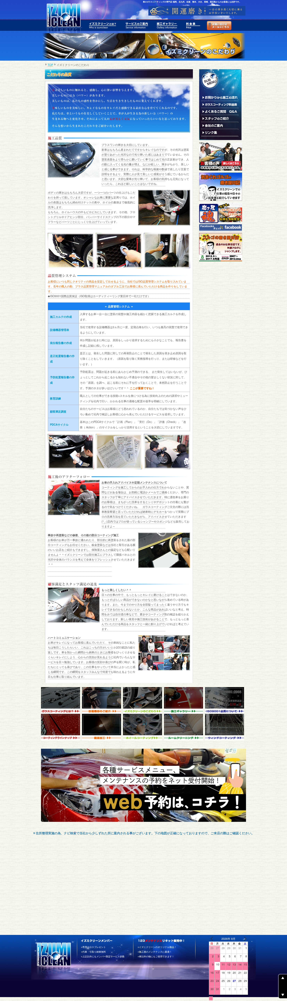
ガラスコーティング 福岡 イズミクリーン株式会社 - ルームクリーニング (184, 727)
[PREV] (212, 939)
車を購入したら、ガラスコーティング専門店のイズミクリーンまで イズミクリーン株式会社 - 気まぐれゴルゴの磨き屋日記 (220, 187)
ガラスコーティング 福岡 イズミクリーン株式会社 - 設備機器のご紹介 (102, 700)
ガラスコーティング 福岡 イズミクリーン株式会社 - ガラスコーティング (61, 700)
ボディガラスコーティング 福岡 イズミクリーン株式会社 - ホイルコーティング (143, 727)
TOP (50, 65)
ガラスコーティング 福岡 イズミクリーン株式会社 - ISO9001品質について (225, 700)
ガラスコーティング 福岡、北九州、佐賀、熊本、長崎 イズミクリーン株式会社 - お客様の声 (220, 156)
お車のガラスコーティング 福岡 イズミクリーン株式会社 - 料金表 (193, 25)
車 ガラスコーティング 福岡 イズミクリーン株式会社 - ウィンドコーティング (225, 727)
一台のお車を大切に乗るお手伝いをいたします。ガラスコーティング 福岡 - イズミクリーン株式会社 (63, 16)
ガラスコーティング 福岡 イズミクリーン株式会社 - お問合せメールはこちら (217, 25)
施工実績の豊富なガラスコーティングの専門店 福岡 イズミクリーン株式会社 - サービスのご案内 (137, 25)
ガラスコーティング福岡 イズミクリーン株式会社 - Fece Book (220, 217)
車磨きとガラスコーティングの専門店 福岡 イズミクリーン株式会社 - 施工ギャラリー (167, 25)
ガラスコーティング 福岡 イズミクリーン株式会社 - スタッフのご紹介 (219, 118)
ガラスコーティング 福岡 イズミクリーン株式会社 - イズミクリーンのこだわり (143, 700)
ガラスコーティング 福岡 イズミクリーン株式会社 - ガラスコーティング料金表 (219, 104)
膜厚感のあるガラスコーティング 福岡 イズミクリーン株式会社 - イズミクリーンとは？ (103, 25)
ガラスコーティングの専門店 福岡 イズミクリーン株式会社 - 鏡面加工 (102, 727)
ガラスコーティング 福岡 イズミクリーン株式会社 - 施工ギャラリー (184, 700)
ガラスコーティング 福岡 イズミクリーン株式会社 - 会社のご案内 (219, 125)
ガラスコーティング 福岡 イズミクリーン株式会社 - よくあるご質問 (219, 111)
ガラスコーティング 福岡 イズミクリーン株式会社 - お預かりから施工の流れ (219, 97)
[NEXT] (244, 939)
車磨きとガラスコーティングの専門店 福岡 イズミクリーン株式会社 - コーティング (61, 727)
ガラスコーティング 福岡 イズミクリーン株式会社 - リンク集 (219, 132)
